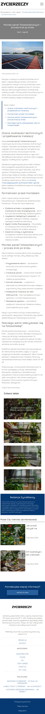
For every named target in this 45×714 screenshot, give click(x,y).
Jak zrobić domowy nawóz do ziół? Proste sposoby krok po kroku (22, 480)
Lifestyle (22, 667)
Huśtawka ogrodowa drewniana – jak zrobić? (22, 691)
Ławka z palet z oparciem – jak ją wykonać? (22, 686)
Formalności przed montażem (20, 114)
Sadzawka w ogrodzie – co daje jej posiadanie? (22, 682)
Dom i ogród (16, 12)
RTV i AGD (22, 670)
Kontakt (22, 643)
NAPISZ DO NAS (22, 592)
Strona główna (6, 12)
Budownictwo (22, 654)
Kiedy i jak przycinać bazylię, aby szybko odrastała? (22, 456)
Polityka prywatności (22, 702)
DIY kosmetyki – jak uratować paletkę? (34, 553)
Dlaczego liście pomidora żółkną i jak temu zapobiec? (22, 409)
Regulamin (22, 711)
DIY (22, 660)
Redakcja (22, 640)
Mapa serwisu (22, 706)
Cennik (22, 657)
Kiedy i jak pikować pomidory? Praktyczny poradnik (22, 432)
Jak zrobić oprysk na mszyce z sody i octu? (34, 527)
